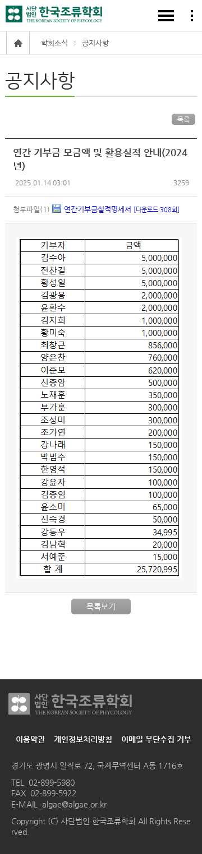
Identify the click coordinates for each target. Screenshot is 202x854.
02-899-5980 (52, 782)
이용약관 (30, 739)
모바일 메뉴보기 (166, 15)
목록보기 (101, 606)
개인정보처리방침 (83, 739)
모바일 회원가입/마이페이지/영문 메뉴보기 (192, 15)
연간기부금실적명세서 (122, 209)
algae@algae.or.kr (74, 804)
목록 (183, 119)
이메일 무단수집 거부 (156, 739)
